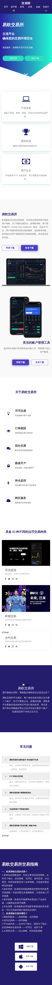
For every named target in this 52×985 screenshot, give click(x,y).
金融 (38, 7)
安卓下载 (35, 58)
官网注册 (13, 58)
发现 (22, 7)
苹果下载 (10, 248)
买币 (6, 7)
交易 (30, 7)
